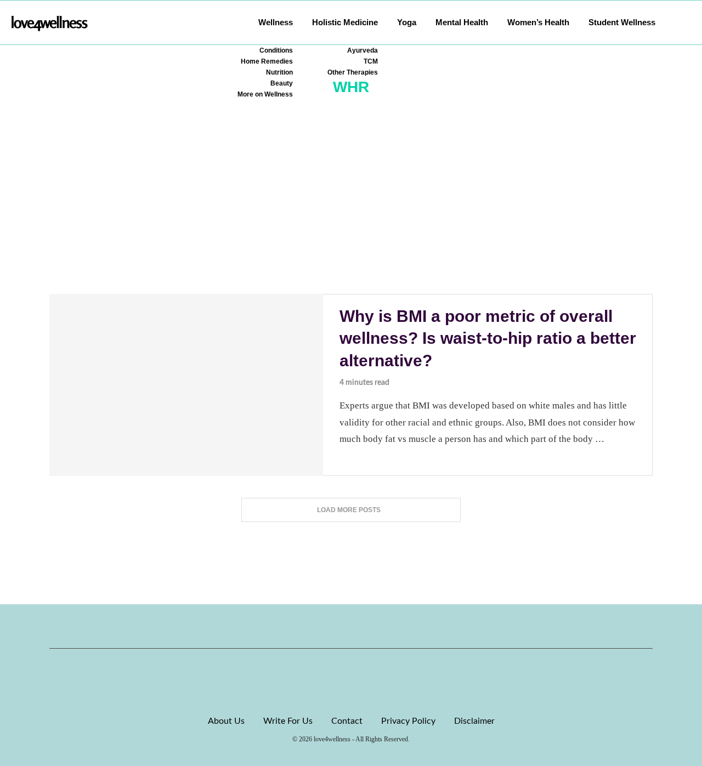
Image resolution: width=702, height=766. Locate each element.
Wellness (275, 22)
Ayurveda (362, 50)
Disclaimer (474, 721)
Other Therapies (352, 72)
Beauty (281, 83)
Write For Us (288, 721)
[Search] (685, 22)
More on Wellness (265, 94)
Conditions (276, 50)
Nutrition (279, 72)
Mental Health (461, 22)
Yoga (406, 22)
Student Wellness (621, 22)
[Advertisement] (351, 211)
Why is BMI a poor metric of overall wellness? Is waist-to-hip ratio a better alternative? (487, 338)
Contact (347, 721)
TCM (371, 61)
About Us (226, 721)
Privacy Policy (408, 721)
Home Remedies (267, 61)
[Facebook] (313, 626)
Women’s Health (538, 22)
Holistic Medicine (345, 22)
